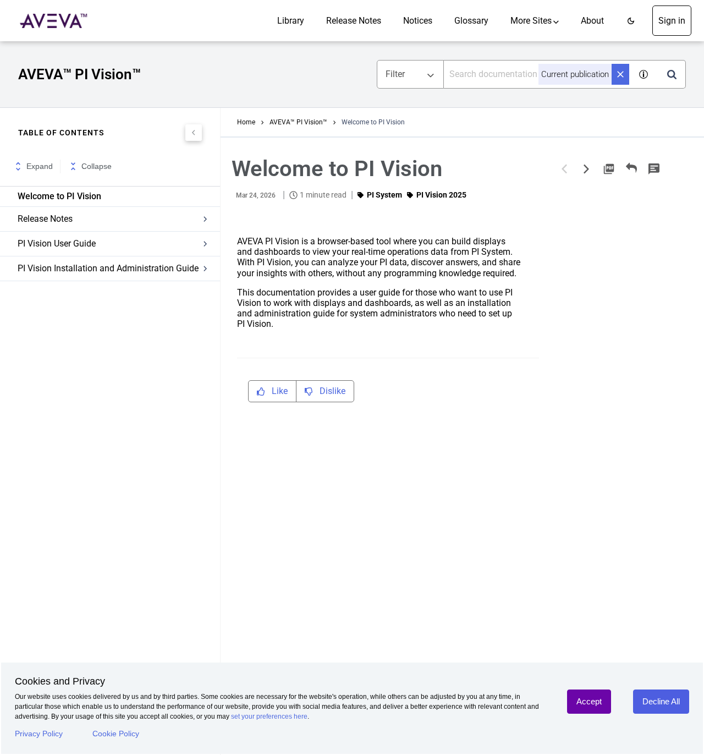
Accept (589, 701)
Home (246, 122)
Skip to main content (45, 12)
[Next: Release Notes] (586, 169)
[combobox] (537, 74)
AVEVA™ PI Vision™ (298, 122)
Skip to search (125, 12)
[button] (630, 21)
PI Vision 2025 (441, 194)
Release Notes (353, 20)
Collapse (96, 166)
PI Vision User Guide (57, 243)
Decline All (661, 701)
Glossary (471, 20)
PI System (384, 194)
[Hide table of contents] (193, 132)
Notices (417, 20)
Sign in (671, 20)
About (592, 20)
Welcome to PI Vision (59, 196)
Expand (39, 166)
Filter (395, 74)
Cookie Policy (115, 733)
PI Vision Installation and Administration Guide (108, 268)
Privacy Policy (39, 733)
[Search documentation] (671, 74)
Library (290, 20)
